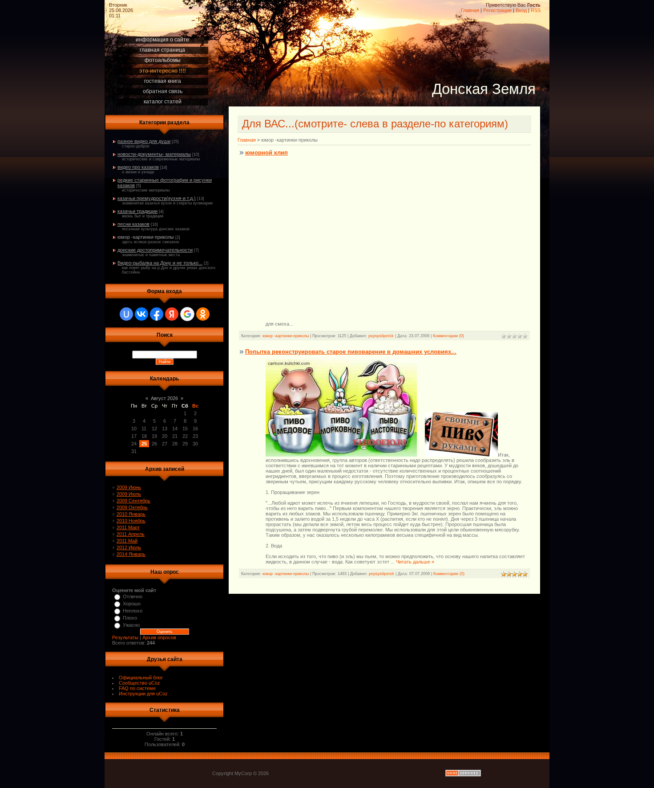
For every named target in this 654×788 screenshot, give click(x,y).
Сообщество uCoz (139, 683)
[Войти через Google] (187, 314)
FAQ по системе (137, 688)
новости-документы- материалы (154, 154)
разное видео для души (143, 141)
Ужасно (131, 625)
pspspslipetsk (381, 336)
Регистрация (497, 10)
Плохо (130, 618)
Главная (470, 10)
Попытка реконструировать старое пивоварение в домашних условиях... (350, 351)
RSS (536, 10)
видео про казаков (138, 167)
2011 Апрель (131, 534)
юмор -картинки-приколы (145, 237)
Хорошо (132, 603)
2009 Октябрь (132, 507)
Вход (521, 10)
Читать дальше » (415, 561)
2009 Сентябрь (133, 500)
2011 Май (127, 540)
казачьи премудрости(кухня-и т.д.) (156, 198)
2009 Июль (129, 494)
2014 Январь (131, 554)
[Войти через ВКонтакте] (141, 314)
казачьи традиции (137, 211)
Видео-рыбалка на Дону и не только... (159, 262)
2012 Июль (129, 547)
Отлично (132, 596)
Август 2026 (164, 398)
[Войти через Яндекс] (171, 314)
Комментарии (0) (448, 336)
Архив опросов (159, 637)
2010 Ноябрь (131, 520)
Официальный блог (141, 677)
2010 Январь (131, 514)
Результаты (125, 637)
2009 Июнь (129, 487)
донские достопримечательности (155, 250)
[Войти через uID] (126, 314)
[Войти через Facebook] (156, 314)
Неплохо (132, 610)
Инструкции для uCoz (143, 693)
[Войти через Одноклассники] (203, 314)
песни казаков (133, 224)
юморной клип (266, 152)
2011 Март (128, 527)
